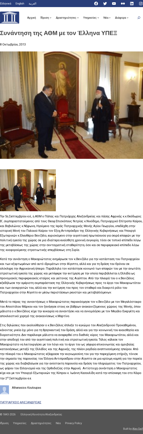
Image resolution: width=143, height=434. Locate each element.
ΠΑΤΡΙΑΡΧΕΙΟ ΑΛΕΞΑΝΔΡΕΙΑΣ (20, 402)
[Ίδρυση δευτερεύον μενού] (50, 17)
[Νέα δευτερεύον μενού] (110, 17)
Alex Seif (137, 428)
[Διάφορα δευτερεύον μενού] (127, 17)
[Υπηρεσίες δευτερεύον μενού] (98, 17)
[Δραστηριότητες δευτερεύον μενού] (78, 17)
